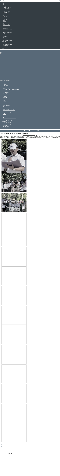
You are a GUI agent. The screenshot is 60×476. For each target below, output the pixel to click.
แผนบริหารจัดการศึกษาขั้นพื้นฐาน (6, 31)
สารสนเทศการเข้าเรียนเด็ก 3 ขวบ (6, 24)
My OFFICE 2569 (5, 19)
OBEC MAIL (4, 23)
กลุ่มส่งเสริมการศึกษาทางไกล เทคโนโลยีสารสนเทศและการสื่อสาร (11, 89)
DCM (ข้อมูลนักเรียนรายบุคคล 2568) (7, 122)
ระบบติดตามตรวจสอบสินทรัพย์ (6, 27)
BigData (4, 33)
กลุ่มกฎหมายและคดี (6, 93)
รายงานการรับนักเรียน (5, 45)
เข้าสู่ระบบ (3, 48)
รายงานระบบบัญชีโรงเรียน (6, 126)
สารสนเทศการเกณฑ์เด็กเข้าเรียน (6, 25)
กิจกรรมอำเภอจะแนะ (33, 135)
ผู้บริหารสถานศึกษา (5, 15)
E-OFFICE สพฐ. (4, 21)
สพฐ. (3, 37)
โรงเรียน (36, 135)
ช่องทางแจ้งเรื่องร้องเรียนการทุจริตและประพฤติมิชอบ (8, 29)
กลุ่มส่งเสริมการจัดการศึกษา (7, 11)
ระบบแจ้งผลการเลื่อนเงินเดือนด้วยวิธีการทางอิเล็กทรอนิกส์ (9, 110)
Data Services (4, 114)
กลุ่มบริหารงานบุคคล (6, 8)
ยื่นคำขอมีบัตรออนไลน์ (5, 28)
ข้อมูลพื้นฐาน (4, 2)
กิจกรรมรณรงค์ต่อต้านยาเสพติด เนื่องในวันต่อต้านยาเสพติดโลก (30, 130)
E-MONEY (4, 20)
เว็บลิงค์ (2, 35)
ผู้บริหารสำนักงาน (6, 85)
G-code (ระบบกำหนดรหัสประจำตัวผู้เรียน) (7, 44)
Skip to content (2, 0)
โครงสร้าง (4, 3)
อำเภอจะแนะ (5, 17)
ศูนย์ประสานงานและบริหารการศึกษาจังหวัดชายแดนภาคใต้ (9, 118)
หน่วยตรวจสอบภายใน (6, 12)
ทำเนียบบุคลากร (4, 4)
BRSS (3, 106)
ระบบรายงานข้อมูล (4, 41)
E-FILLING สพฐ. (4, 102)
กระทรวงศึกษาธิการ (5, 36)
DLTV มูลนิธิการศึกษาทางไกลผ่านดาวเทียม (7, 40)
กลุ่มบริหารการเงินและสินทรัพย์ (7, 7)
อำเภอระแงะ (5, 16)
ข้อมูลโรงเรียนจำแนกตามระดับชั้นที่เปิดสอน (7, 32)
